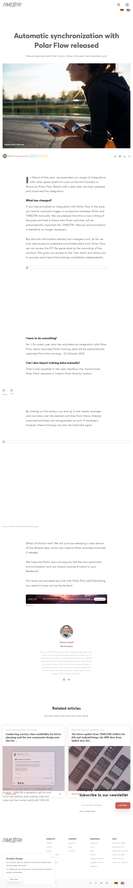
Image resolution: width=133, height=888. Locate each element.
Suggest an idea (96, 862)
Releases (93, 866)
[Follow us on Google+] (107, 883)
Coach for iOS (118, 858)
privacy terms (90, 811)
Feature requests (97, 858)
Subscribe (123, 805)
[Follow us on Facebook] (96, 883)
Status (92, 855)
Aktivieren (14, 879)
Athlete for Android (120, 851)
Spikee (49, 851)
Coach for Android (119, 862)
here (69, 585)
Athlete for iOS (118, 847)
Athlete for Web (118, 843)
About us (71, 843)
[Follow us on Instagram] (90, 883)
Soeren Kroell (22, 156)
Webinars (94, 843)
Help (92, 851)
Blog (70, 847)
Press (92, 847)
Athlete (49, 843)
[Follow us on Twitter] (101, 883)
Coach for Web (118, 855)
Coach (49, 847)
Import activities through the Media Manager (20, 526)
